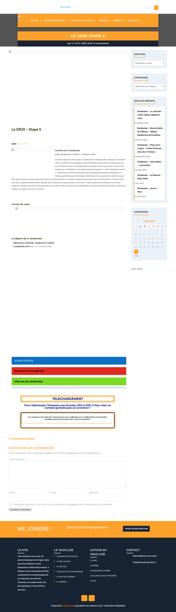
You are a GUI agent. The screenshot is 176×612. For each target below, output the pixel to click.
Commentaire (17, 459)
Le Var (93, 581)
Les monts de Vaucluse (67, 556)
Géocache (133, 20)
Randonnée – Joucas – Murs (147, 190)
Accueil (34, 20)
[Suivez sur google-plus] (92, 598)
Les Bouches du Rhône (100, 571)
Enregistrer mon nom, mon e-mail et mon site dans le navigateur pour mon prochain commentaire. (63, 504)
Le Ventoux (62, 566)
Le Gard (93, 560)
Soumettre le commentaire (20, 510)
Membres (118, 20)
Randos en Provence (54, 20)
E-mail (54, 492)
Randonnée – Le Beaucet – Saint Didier (149, 177)
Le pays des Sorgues (66, 577)
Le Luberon (62, 582)
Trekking (103, 20)
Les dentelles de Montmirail (70, 572)
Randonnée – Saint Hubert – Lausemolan (149, 163)
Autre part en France (82, 20)
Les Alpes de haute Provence (103, 576)
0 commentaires (101, 43)
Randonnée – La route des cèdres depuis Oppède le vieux (149, 115)
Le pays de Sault (64, 561)
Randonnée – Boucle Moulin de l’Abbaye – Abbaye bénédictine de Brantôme (150, 131)
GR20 (84, 43)
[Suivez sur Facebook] (156, 8)
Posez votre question (136, 529)
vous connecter (60, 419)
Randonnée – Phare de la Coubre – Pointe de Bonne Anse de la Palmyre (149, 148)
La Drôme (94, 565)
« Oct (136, 256)
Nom (13, 492)
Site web (94, 492)
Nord (90, 43)
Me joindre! (65, 7)
